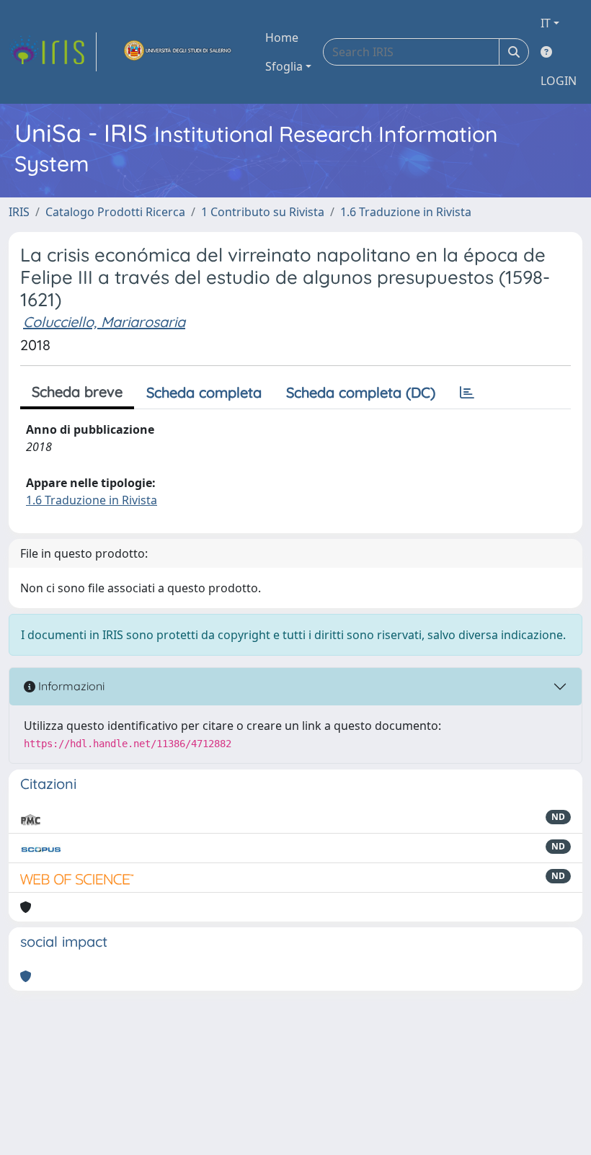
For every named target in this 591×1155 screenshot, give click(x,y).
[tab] (467, 393)
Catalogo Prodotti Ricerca (115, 212)
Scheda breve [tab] (77, 392)
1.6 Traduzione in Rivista (405, 212)
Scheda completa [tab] (204, 392)
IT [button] (546, 23)
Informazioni (70, 686)
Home (281, 37)
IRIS (19, 212)
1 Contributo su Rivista (262, 212)
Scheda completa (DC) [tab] (360, 392)
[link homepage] (53, 51)
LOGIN (559, 81)
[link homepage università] (178, 51)
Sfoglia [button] (284, 66)
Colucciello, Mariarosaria (104, 322)
